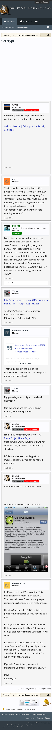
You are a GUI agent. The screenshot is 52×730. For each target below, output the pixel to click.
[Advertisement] (26, 70)
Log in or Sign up (42, 2)
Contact (31, 718)
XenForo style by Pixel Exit (31, 727)
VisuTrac (8, 283)
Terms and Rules (34, 723)
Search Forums (8, 27)
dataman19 (18, 583)
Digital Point (30, 725)
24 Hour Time (23, 714)
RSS (48, 718)
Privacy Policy (46, 723)
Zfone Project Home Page (17, 438)
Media (26, 21)
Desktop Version (38, 714)
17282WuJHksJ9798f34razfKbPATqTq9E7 (20, 709)
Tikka (15, 291)
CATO (15, 179)
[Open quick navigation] (48, 35)
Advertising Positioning (15, 725)
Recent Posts (22, 27)
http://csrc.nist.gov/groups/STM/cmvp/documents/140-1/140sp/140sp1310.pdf (30, 348)
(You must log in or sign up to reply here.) (34, 688)
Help (41, 718)
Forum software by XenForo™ (11, 727)
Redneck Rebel (20, 330)
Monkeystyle (8, 714)
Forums (11, 21)
